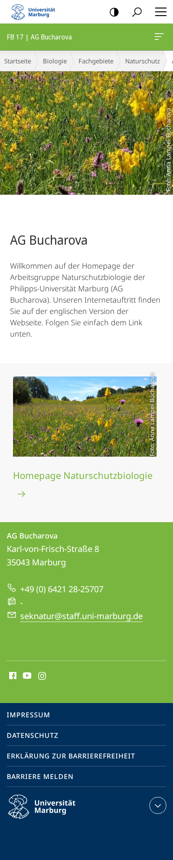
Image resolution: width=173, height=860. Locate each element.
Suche (137, 12)
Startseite (17, 61)
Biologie (55, 61)
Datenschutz (32, 735)
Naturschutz (142, 61)
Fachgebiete (96, 61)
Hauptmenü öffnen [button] (160, 12)
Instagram (42, 676)
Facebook (12, 676)
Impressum (28, 714)
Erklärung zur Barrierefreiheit (71, 756)
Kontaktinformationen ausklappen (157, 805)
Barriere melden (40, 776)
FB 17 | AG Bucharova (160, 37)
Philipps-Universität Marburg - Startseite (35, 12)
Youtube (26, 676)
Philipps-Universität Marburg (56, 820)
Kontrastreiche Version (114, 12)
